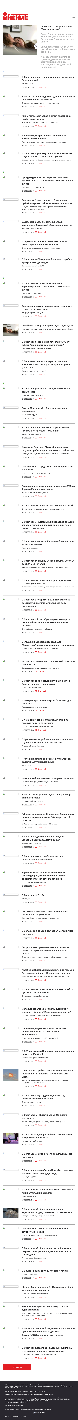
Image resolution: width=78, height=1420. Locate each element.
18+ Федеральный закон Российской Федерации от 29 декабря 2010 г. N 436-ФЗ (28, 1409)
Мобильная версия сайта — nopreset (15, 1416)
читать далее (17, 1367)
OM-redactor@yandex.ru (11, 1387)
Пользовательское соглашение (14, 1405)
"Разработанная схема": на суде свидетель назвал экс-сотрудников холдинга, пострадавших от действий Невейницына (56, 62)
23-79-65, (42, 1391)
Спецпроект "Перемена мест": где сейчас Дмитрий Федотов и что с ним (58, 49)
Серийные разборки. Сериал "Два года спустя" (56, 27)
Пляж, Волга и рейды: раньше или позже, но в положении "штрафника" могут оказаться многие (57, 38)
